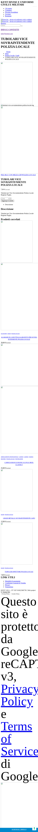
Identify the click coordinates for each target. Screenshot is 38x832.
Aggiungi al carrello (7, 201)
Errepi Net (6, 592)
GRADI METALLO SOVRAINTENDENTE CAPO (19, 518)
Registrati (8, 16)
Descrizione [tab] (9, 204)
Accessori (4, 333)
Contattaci (8, 10)
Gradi (9, 333)
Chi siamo (8, 8)
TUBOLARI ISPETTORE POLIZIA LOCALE (19, 571)
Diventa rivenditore (11, 12)
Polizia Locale (15, 333)
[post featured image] (17, 510)
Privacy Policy (6, 594)
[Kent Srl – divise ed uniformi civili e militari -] (16, 20)
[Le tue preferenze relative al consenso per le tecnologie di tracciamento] (34, 828)
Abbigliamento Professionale (9, 456)
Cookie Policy (15, 594)
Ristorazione (19, 458)
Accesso (8, 14)
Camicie (21, 456)
